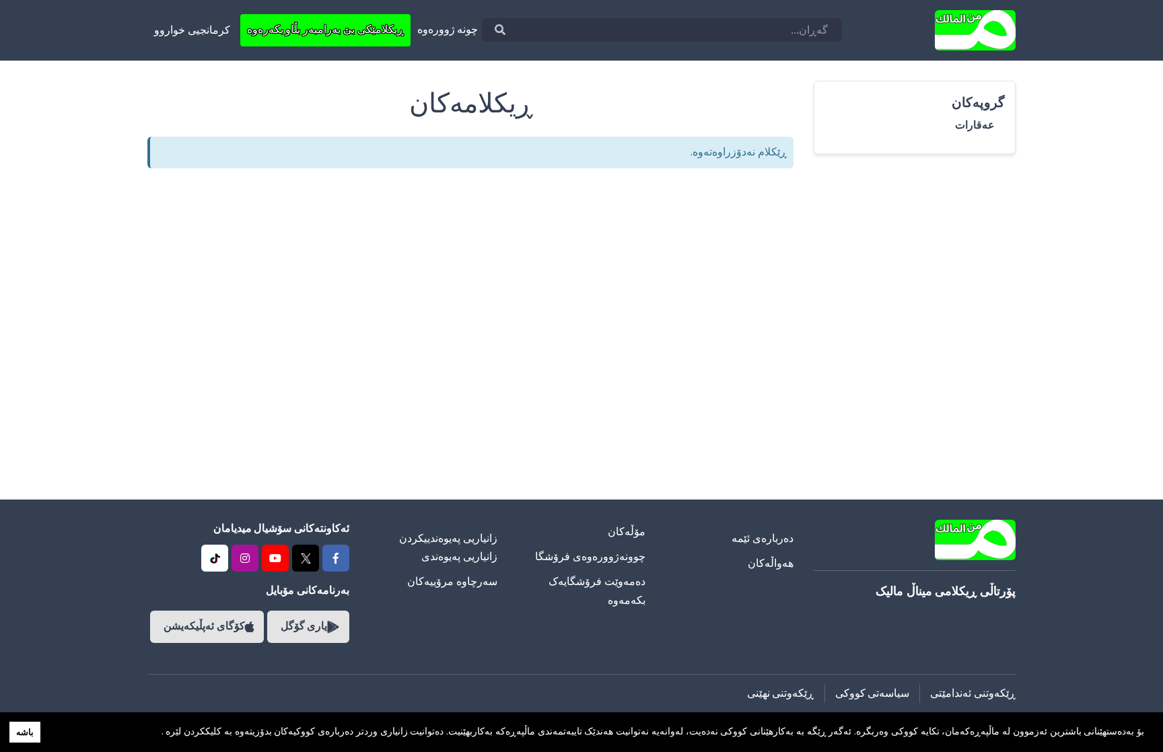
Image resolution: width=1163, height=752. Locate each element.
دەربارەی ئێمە (763, 538)
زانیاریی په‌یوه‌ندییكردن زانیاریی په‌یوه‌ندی (448, 547)
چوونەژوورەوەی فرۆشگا (590, 556)
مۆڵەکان (626, 531)
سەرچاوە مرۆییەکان (452, 581)
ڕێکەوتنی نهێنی (780, 693)
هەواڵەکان (771, 563)
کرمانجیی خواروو (192, 30)
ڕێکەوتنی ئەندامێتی (973, 693)
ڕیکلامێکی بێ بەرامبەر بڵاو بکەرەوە (325, 29)
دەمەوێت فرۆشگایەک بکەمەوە (597, 590)
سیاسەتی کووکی (872, 693)
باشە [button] (25, 732)
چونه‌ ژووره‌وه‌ (448, 29)
